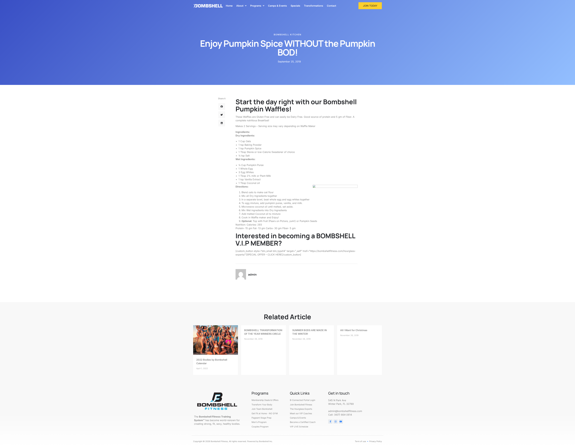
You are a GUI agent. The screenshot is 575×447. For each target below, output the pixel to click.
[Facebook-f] (330, 421)
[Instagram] (335, 421)
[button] (221, 106)
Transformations (313, 5)
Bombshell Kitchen (287, 34)
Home (229, 5)
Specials (295, 5)
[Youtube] (341, 421)
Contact (331, 5)
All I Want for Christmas (353, 330)
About (239, 5)
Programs (255, 5)
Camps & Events (277, 5)
